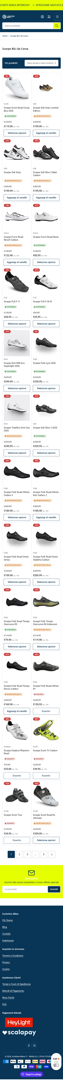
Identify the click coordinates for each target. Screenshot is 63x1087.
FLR (5, 298)
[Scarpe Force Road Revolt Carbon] (17, 217)
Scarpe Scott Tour (13, 815)
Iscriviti (54, 889)
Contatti (6, 933)
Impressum (8, 940)
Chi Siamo (7, 920)
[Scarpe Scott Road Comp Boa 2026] (17, 88)
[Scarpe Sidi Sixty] (17, 152)
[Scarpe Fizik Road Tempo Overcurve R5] (17, 601)
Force (6, 233)
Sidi (34, 104)
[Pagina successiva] (51, 854)
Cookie (6, 969)
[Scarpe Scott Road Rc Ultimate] (46, 795)
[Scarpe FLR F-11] (17, 281)
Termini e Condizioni (12, 955)
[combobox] (31, 25)
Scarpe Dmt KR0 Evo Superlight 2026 (14, 365)
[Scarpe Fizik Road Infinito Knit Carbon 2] (46, 472)
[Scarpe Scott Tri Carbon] (46, 730)
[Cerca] (56, 25)
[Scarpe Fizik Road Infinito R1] (46, 666)
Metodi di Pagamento (13, 990)
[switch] (56, 1065)
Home (4, 36)
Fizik (35, 359)
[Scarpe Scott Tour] (17, 795)
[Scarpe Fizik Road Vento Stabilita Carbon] (46, 537)
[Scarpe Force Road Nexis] (46, 217)
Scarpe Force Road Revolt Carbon (13, 238)
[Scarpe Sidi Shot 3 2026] (46, 408)
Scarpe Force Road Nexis (46, 237)
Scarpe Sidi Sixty (12, 172)
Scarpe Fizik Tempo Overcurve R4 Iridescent (45, 623)
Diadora (7, 746)
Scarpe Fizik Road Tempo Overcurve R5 (17, 623)
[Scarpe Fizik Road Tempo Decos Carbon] (17, 666)
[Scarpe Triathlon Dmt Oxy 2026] (17, 408)
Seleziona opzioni (17, 133)
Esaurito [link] (46, 711)
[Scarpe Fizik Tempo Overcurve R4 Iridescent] (46, 601)
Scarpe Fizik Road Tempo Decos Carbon (17, 687)
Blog (4, 927)
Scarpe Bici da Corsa (19, 36)
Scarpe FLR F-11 (12, 301)
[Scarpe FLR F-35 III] (46, 281)
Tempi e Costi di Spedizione (16, 984)
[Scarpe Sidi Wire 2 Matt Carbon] (46, 152)
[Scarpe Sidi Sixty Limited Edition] (46, 88)
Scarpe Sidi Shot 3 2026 (45, 427)
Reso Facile (8, 997)
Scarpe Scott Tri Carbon (45, 750)
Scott (6, 104)
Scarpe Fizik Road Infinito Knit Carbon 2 (46, 494)
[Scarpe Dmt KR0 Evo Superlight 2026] (17, 343)
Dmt (5, 359)
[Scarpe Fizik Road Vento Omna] (17, 537)
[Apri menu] (57, 16)
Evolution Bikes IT (20, 1056)
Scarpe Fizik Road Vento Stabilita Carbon (45, 558)
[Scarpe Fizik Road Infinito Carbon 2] (17, 472)
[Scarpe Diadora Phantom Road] (17, 730)
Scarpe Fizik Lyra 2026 (44, 363)
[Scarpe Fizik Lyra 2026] (46, 343)
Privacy (6, 962)
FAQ (4, 1004)
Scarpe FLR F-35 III (42, 301)
